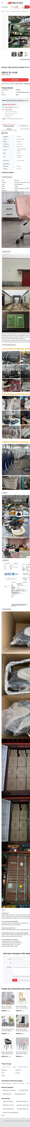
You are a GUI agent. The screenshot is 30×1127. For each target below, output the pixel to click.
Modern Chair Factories (21, 1101)
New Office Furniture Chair (23, 1105)
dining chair (4, 1070)
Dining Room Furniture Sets (9, 1090)
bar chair (18, 1073)
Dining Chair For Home (8, 1105)
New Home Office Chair (8, 1109)
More (3, 1115)
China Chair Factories (8, 1101)
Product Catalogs (23, 1067)
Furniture (8, 11)
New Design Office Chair (22, 1109)
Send (15, 980)
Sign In (4, 118)
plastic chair (18, 1070)
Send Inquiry (15, 80)
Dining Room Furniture (16, 11)
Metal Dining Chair (7, 1094)
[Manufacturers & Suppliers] (15, 2)
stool (3, 1073)
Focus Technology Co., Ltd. (19, 1120)
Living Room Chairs (23, 1090)
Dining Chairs (25, 11)
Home (3, 11)
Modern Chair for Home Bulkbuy (10, 1112)
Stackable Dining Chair (20, 1094)
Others (3, 1075)
